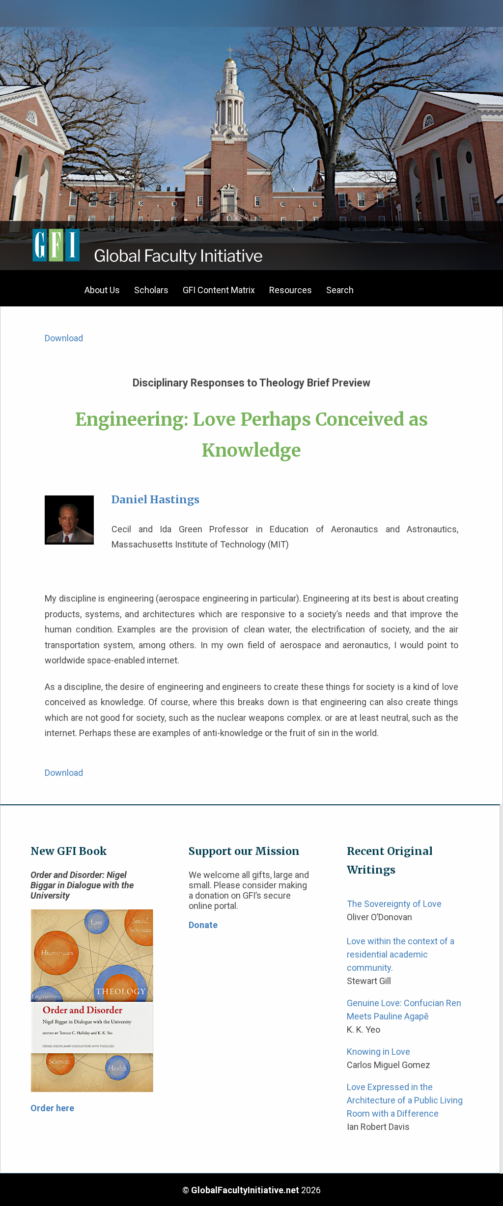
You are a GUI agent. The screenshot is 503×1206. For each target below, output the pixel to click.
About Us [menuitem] (102, 290)
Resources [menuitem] (290, 290)
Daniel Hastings (155, 499)
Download (64, 338)
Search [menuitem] (340, 290)
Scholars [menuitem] (151, 290)
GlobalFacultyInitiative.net (245, 1190)
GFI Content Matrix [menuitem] (219, 290)
